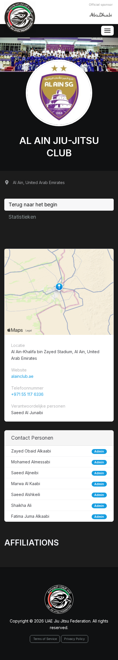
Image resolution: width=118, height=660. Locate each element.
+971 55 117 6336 (27, 394)
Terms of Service (45, 639)
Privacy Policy (74, 639)
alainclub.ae (22, 376)
